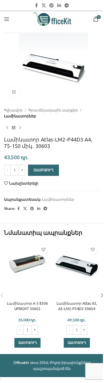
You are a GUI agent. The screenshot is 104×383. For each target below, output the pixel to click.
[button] (27, 343)
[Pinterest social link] (51, 5)
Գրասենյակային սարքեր (53, 110)
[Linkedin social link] (59, 5)
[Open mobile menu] (6, 19)
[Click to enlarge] (14, 92)
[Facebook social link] (36, 5)
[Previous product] (7, 128)
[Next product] (20, 128)
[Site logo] (52, 18)
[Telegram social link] (66, 5)
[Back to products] (13, 128)
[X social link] (43, 5)
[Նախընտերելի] (43, 249)
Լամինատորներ (20, 116)
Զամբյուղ (43, 170)
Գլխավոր (13, 110)
